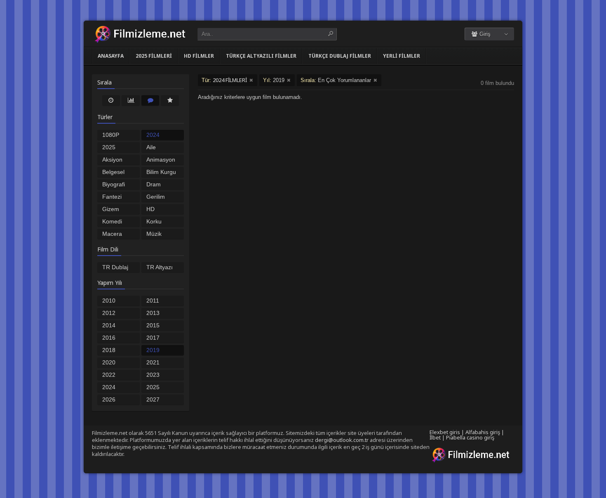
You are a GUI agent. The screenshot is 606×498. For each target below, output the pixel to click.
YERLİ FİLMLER (401, 55)
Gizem (110, 209)
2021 (153, 362)
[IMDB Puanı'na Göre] (170, 100)
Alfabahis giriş (482, 432)
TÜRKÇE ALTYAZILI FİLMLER (261, 55)
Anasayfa (111, 55)
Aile (151, 147)
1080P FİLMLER (114, 136)
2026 (108, 399)
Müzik (154, 233)
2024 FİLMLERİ (159, 136)
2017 (153, 337)
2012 (108, 313)
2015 (153, 325)
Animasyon (160, 159)
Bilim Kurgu (161, 172)
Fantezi (112, 196)
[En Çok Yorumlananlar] (150, 100)
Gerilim (155, 196)
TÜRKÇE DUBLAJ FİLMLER (339, 55)
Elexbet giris (445, 432)
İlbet (435, 437)
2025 (153, 387)
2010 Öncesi (111, 301)
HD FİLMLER (199, 55)
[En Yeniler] (111, 100)
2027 (153, 399)
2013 (153, 313)
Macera (112, 233)
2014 (108, 325)
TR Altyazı (159, 267)
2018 (108, 350)
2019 (153, 350)
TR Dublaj (115, 267)
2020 (108, 362)
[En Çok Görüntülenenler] (131, 100)
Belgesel (113, 172)
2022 (108, 374)
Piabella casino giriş (470, 437)
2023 (153, 374)
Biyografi (113, 184)
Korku (154, 221)
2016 (108, 337)
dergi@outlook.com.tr (342, 440)
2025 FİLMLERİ (154, 55)
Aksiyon (112, 159)
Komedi (112, 221)
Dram (153, 184)
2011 (152, 300)
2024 (108, 387)
